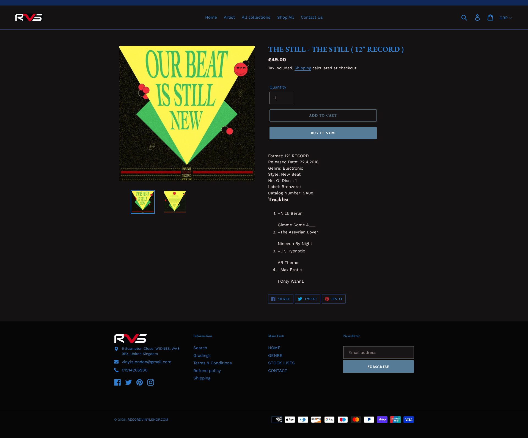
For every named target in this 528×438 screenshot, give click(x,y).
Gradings (202, 355)
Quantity (278, 87)
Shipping (303, 68)
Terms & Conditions (212, 362)
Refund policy (207, 370)
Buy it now (323, 133)
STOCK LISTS (281, 362)
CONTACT (277, 370)
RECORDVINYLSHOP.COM (148, 420)
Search (200, 347)
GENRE (275, 355)
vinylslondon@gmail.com (146, 361)
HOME (274, 347)
